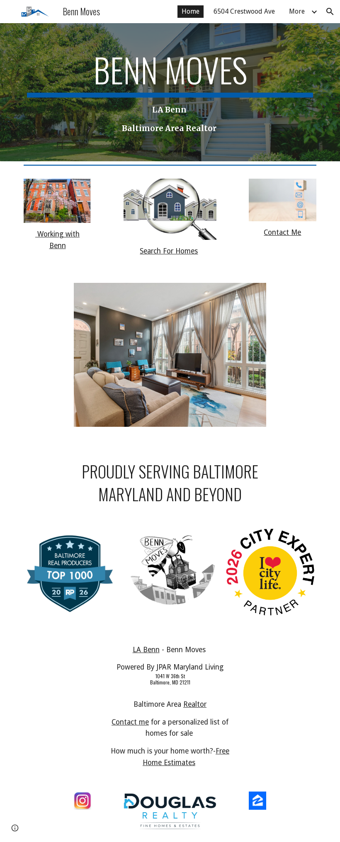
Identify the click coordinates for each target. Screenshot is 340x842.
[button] (330, 12)
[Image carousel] (170, 360)
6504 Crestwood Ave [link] (244, 11)
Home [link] (190, 11)
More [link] (297, 11)
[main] (170, 92)
